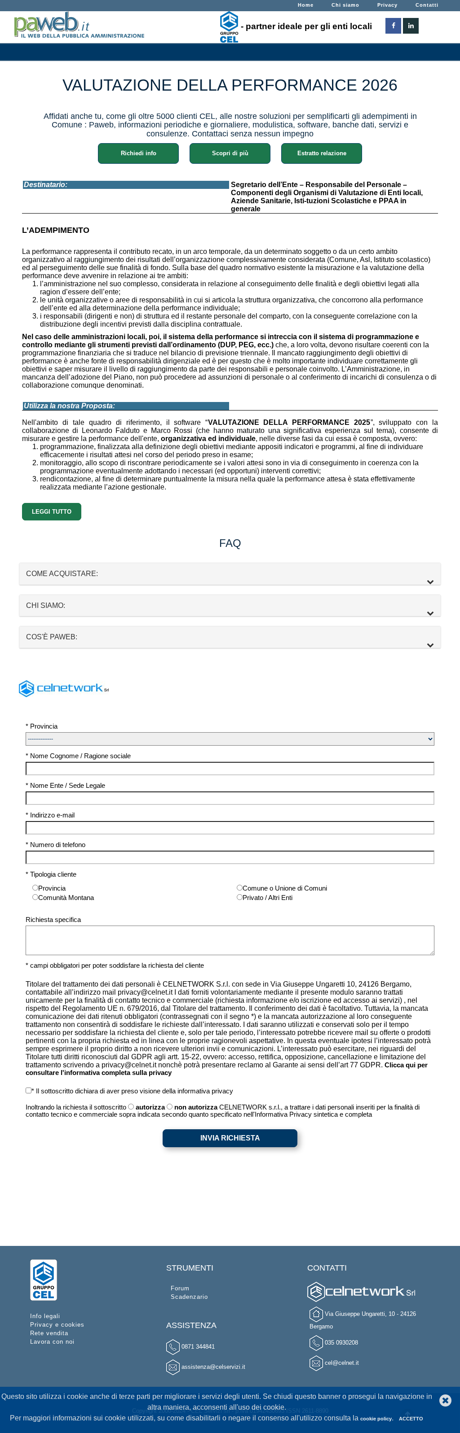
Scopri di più (230, 153)
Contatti (427, 5)
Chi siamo (345, 5)
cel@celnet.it (342, 1362)
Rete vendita (49, 1333)
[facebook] (393, 23)
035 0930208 (341, 1342)
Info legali (45, 1316)
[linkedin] (411, 23)
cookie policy (376, 1418)
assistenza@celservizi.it (213, 1366)
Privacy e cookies (57, 1324)
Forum (180, 1288)
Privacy (387, 5)
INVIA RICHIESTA (230, 1138)
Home (306, 5)
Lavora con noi (52, 1341)
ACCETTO (411, 1418)
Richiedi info (138, 153)
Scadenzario (189, 1296)
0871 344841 (198, 1346)
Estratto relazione (321, 153)
